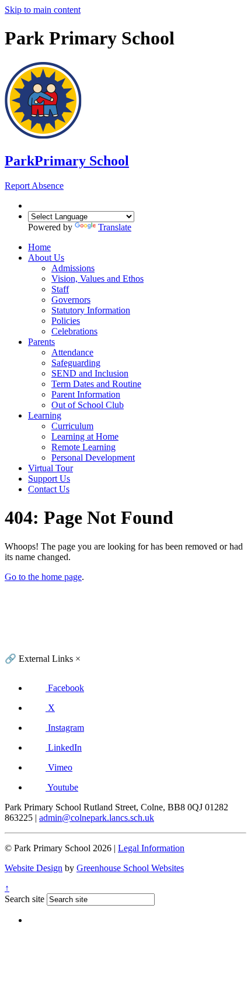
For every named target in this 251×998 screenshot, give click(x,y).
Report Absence (34, 186)
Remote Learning (83, 447)
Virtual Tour (50, 468)
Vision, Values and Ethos (97, 279)
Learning (44, 415)
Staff (60, 289)
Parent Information (85, 394)
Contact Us (48, 489)
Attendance (72, 352)
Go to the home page (43, 577)
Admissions (73, 268)
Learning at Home (84, 436)
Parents (41, 342)
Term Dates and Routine (96, 384)
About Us (46, 258)
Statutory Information (90, 310)
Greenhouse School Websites (130, 868)
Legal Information (151, 848)
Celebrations (74, 331)
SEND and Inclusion (89, 373)
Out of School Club (87, 405)
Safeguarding (75, 363)
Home (39, 247)
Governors (70, 300)
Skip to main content (43, 10)
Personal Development (93, 457)
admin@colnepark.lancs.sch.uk (96, 818)
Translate (114, 227)
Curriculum (72, 426)
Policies (65, 321)
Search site (24, 899)
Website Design (33, 868)
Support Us (49, 479)
